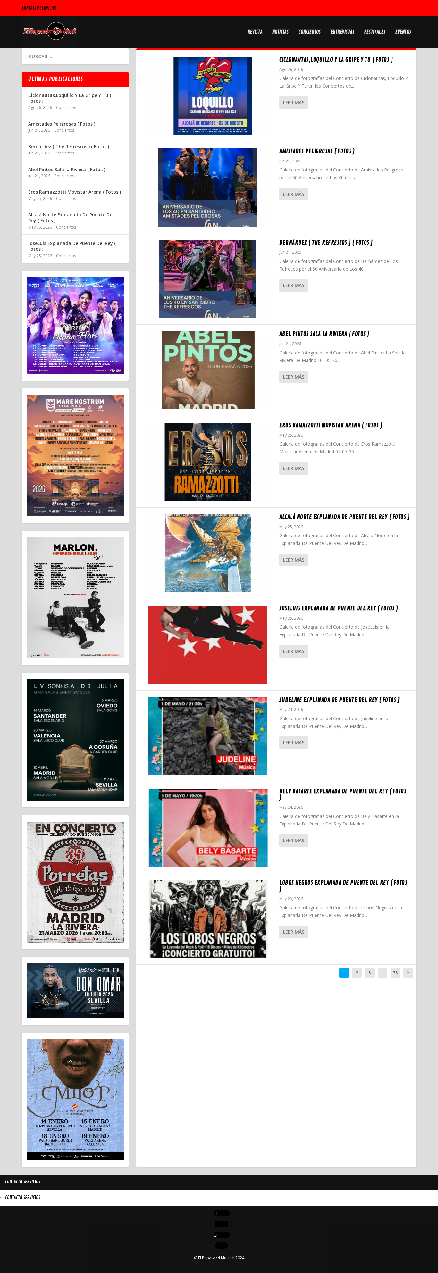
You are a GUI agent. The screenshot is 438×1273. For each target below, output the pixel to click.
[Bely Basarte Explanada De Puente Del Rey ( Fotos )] (208, 828)
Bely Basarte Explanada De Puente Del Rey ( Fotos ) (342, 794)
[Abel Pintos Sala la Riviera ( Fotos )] (208, 370)
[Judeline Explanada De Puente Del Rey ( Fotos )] (208, 736)
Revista (255, 32)
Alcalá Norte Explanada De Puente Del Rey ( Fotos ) (344, 516)
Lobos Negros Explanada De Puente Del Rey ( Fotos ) (343, 886)
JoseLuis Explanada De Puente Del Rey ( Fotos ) (338, 608)
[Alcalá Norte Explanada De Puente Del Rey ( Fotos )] (208, 553)
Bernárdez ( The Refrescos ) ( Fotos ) (326, 242)
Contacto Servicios (39, 8)
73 (395, 973)
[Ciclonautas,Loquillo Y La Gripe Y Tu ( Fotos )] (208, 96)
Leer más (293, 103)
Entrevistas (343, 32)
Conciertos (310, 32)
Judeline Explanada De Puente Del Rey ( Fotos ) (339, 699)
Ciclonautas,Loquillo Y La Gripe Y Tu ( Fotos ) (336, 59)
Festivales (375, 32)
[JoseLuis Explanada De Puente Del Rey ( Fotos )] (208, 645)
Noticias (280, 32)
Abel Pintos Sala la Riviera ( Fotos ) (324, 333)
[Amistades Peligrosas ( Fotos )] (208, 187)
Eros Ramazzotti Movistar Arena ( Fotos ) (330, 425)
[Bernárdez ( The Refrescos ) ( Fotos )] (208, 279)
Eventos (403, 32)
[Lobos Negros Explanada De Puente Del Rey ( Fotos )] (208, 919)
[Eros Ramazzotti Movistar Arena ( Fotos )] (208, 462)
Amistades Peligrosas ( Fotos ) (317, 151)
